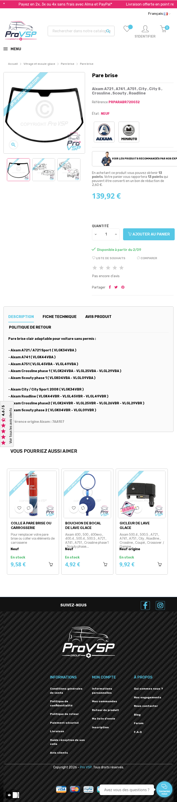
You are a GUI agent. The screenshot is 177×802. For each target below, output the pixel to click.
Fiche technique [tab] (60, 316)
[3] (108, 268)
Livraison (57, 731)
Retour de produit (105, 710)
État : (96, 114)
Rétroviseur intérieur (23, 525)
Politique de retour (64, 714)
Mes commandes (104, 701)
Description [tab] (21, 316)
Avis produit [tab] (98, 316)
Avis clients (59, 752)
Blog (137, 714)
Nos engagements (147, 697)
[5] (121, 268)
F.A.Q (138, 732)
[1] (94, 268)
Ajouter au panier (151, 234)
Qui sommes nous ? (148, 688)
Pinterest (122, 287)
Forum (139, 723)
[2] (101, 268)
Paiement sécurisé (64, 722)
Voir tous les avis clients (11, 426)
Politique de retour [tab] (30, 327)
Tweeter (116, 287)
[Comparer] (28, 508)
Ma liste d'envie (103, 718)
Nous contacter (146, 706)
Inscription (100, 727)
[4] (115, 268)
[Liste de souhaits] (127, 32)
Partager (110, 287)
